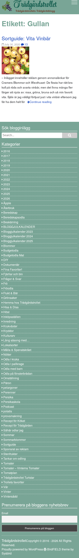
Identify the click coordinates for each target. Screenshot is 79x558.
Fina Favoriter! (12, 269)
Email (5, 513)
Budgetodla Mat (13, 255)
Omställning (11, 378)
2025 (6, 193)
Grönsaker (10, 298)
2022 (6, 179)
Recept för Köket (14, 421)
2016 (6, 151)
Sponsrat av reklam (15, 449)
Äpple (7, 203)
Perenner (9, 392)
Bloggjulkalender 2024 (18, 236)
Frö (5, 283)
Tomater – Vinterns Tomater (21, 468)
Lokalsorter (10, 345)
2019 (6, 165)
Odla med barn (13, 369)
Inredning (9, 321)
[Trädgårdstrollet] (29, 11)
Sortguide (9, 444)
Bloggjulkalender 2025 (18, 241)
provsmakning (12, 416)
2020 (6, 170)
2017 (6, 156)
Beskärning (10, 222)
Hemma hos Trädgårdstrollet (21, 302)
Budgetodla (10, 250)
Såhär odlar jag (13, 430)
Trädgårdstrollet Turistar (18, 477)
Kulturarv (9, 335)
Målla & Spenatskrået (17, 350)
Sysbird (7, 553)
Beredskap (10, 212)
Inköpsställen (12, 317)
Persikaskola (11, 402)
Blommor (9, 246)
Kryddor (8, 331)
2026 (6, 198)
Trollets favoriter (13, 482)
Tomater (8, 463)
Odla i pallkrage (13, 364)
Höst (6, 312)
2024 (6, 189)
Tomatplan (10, 473)
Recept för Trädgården (18, 425)
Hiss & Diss (11, 307)
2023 (6, 184)
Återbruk (8, 208)
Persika (8, 397)
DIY (5, 260)
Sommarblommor (14, 439)
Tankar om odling (14, 458)
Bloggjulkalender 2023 (18, 231)
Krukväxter (10, 326)
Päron (7, 383)
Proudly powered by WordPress (22, 549)
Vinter (7, 491)
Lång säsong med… (16, 340)
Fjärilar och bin (13, 274)
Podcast (8, 406)
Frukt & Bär (10, 293)
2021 (6, 175)
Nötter (7, 354)
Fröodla (8, 288)
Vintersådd (10, 496)
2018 (6, 160)
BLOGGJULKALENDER (19, 227)
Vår (5, 487)
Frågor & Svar (12, 279)
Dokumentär (11, 264)
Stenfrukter (10, 454)
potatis (7, 411)
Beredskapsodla (14, 217)
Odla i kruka (11, 359)
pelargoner (10, 387)
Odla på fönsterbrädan (17, 373)
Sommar (8, 435)
